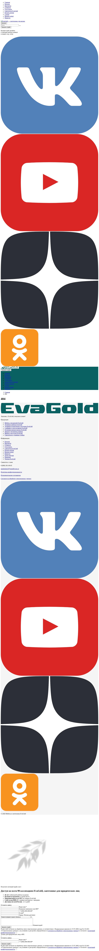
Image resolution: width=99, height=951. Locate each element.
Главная (7, 2)
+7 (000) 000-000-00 (26, 911)
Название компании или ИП (29, 909)
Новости (7, 18)
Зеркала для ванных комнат (14, 431)
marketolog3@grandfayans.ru (10, 469)
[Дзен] (49, 328)
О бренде (8, 7)
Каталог (7, 4)
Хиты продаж (9, 455)
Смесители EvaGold (11, 11)
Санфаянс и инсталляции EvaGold (16, 428)
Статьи (7, 14)
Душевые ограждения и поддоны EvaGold (18, 426)
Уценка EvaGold (10, 459)
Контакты (8, 6)
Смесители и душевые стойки (14, 435)
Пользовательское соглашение (11, 475)
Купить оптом (9, 13)
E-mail (21, 913)
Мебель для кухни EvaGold (14, 433)
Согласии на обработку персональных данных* (63, 931)
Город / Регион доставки (27, 915)
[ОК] (19, 366)
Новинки (8, 457)
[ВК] (49, 133)
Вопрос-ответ (9, 16)
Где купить (8, 9)
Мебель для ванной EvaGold (14, 423)
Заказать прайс (6, 27)
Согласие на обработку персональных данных (16, 478)
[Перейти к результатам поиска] (20, 25)
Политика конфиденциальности (11, 472)
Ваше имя (23, 907)
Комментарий (37, 925)
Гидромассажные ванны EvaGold (15, 430)
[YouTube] (49, 230)
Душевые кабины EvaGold (13, 424)
